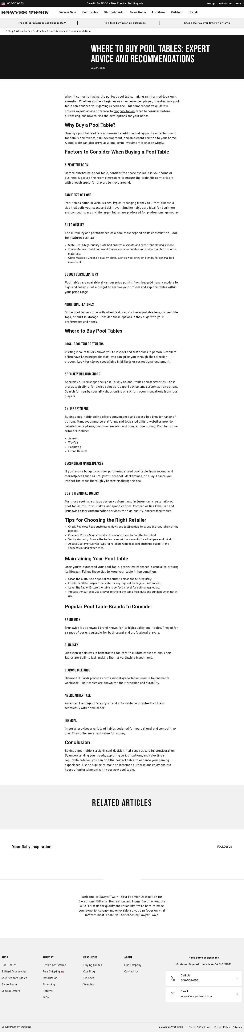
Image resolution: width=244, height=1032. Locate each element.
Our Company (132, 965)
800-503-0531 (16, 3)
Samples (88, 985)
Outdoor (177, 12)
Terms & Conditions (200, 1027)
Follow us (224, 846)
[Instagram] (126, 981)
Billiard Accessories (14, 972)
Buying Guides (92, 965)
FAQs (46, 997)
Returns (48, 991)
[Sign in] (225, 12)
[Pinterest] (140, 981)
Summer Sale (67, 12)
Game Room (138, 12)
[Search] (217, 12)
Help (238, 3)
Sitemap (237, 1027)
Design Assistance (54, 965)
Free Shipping (51, 972)
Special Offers (11, 991)
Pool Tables (90, 12)
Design (211, 3)
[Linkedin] (154, 981)
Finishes (88, 978)
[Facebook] (133, 981)
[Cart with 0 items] (234, 12)
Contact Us (131, 972)
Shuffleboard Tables (14, 978)
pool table (84, 751)
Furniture (158, 12)
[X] (147, 981)
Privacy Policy (222, 1027)
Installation (225, 3)
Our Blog (89, 972)
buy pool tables (124, 111)
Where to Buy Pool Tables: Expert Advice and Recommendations (150, 54)
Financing (49, 985)
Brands (193, 12)
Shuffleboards (114, 12)
